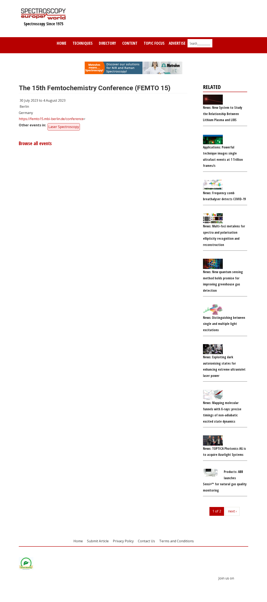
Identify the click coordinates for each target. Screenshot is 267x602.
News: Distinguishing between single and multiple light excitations (224, 323)
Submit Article (98, 541)
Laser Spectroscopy (63, 126)
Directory (107, 43)
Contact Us (146, 541)
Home (61, 43)
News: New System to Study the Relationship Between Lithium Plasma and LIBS (222, 113)
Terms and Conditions (176, 541)
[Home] (43, 17)
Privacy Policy (123, 541)
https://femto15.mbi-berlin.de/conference (51, 119)
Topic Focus (154, 43)
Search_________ (200, 43)
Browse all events (35, 143)
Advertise (177, 43)
